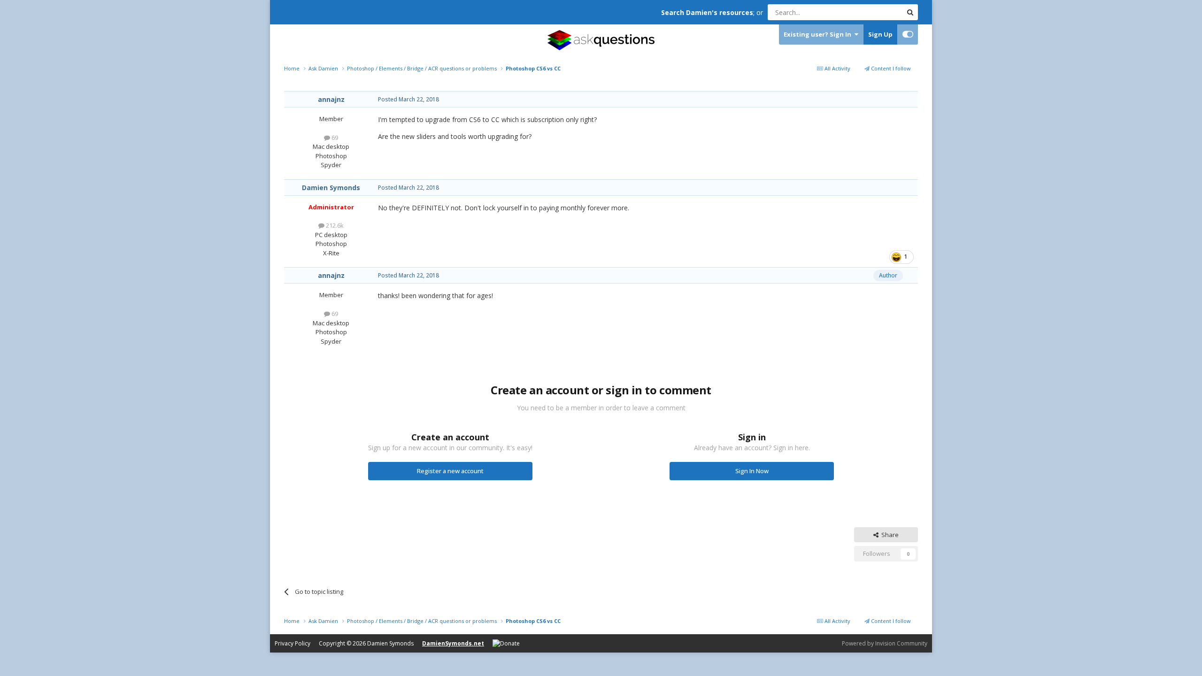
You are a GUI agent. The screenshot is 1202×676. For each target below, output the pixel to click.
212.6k (334, 225)
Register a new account (450, 471)
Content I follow (890, 68)
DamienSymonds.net (453, 643)
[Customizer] (908, 34)
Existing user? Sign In (819, 34)
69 (334, 137)
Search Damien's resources (707, 12)
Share (888, 534)
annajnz (331, 99)
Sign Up (880, 34)
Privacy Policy (292, 643)
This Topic (875, 12)
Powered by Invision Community (884, 643)
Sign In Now (752, 471)
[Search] (910, 12)
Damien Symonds (331, 187)
